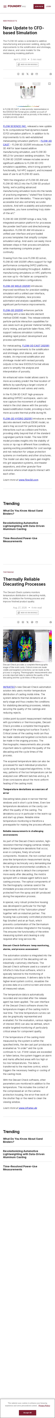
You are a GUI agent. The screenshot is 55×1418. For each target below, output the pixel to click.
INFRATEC (9, 687)
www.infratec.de (28, 1108)
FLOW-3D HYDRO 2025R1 (17, 418)
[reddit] (32, 74)
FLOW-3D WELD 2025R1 (16, 286)
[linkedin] (23, 74)
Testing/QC (8, 572)
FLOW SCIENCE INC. (15, 126)
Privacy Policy (44, 1406)
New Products (10, 21)
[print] (50, 74)
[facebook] (18, 74)
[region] (27, 1408)
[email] (36, 74)
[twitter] (27, 74)
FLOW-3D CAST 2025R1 (35, 345)
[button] (5, 6)
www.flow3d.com (28, 479)
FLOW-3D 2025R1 (13, 310)
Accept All (27, 1413)
